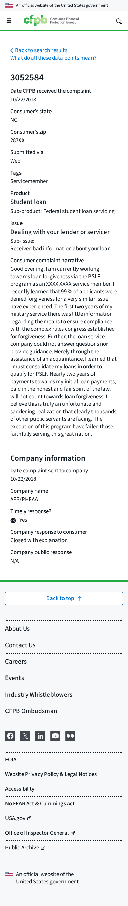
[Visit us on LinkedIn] (40, 734)
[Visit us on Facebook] (10, 734)
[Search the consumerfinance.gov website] (119, 20)
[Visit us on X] (25, 734)
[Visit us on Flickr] (70, 734)
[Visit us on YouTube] (55, 734)
